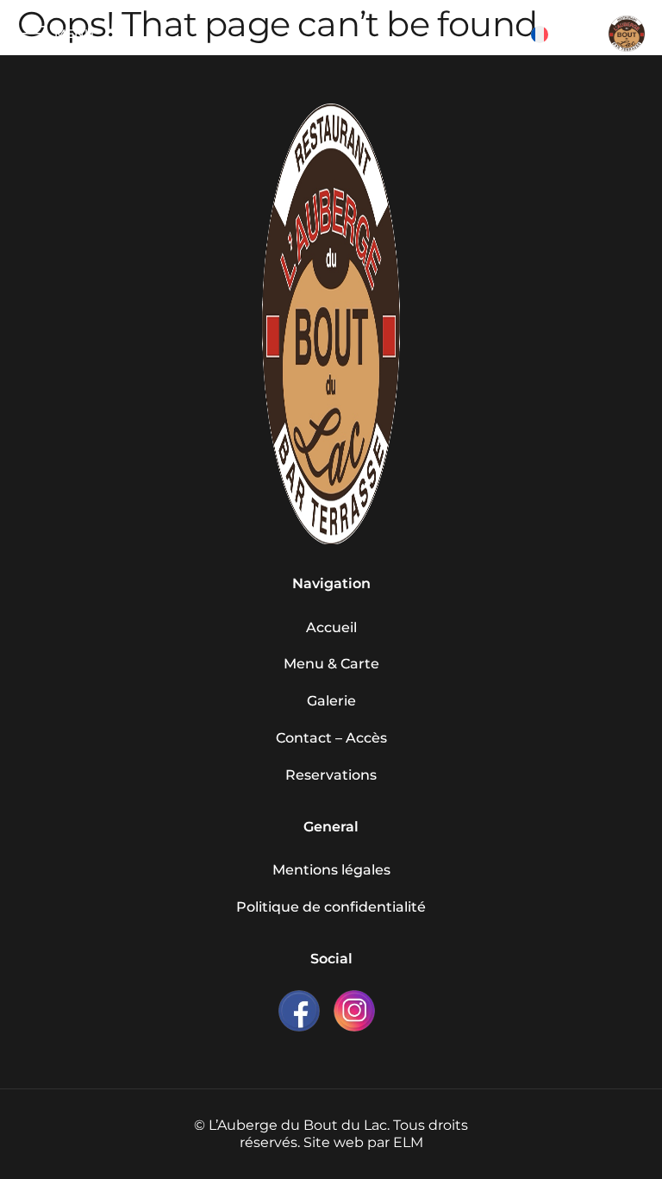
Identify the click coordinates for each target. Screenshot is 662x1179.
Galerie (331, 701)
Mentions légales (331, 870)
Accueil (331, 627)
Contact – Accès (331, 738)
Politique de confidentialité (331, 907)
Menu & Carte (331, 663)
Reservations (331, 775)
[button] (565, 34)
